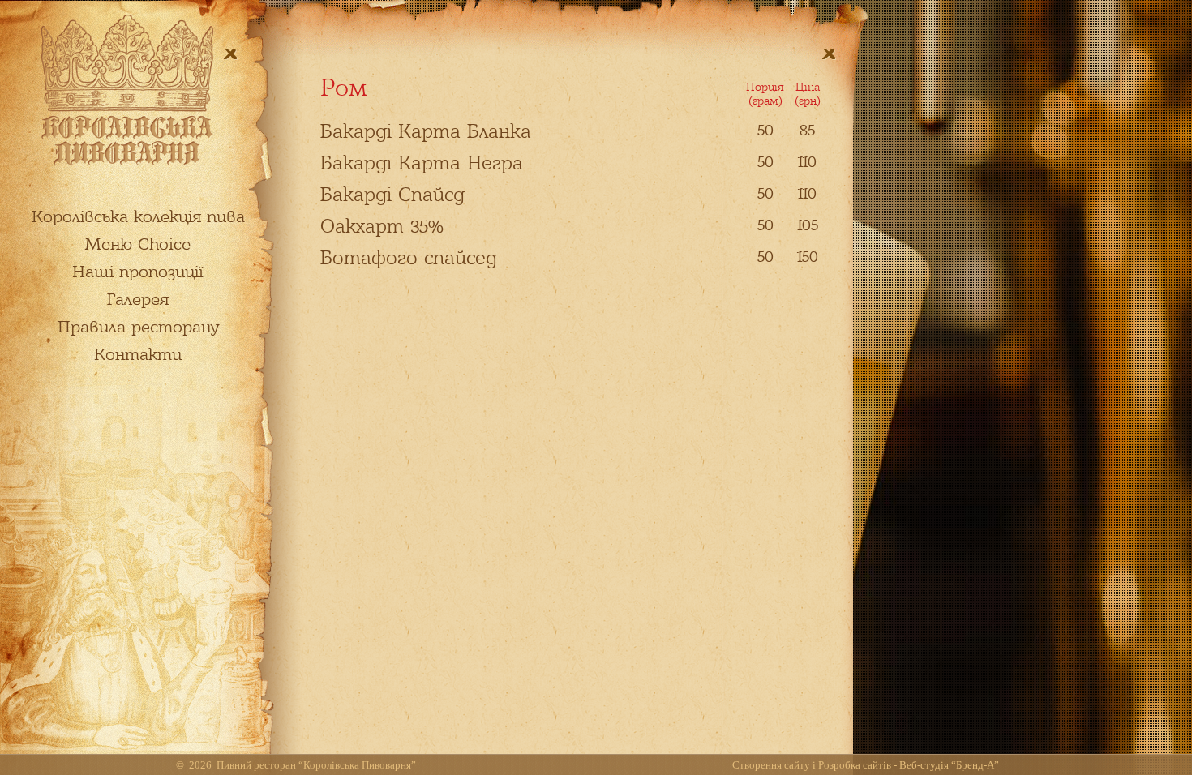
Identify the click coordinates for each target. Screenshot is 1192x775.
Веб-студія (924, 765)
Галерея (138, 299)
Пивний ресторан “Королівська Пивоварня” (316, 765)
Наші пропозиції (138, 271)
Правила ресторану (138, 326)
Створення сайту (771, 765)
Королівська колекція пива (138, 216)
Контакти (138, 354)
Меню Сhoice (137, 244)
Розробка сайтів (854, 765)
